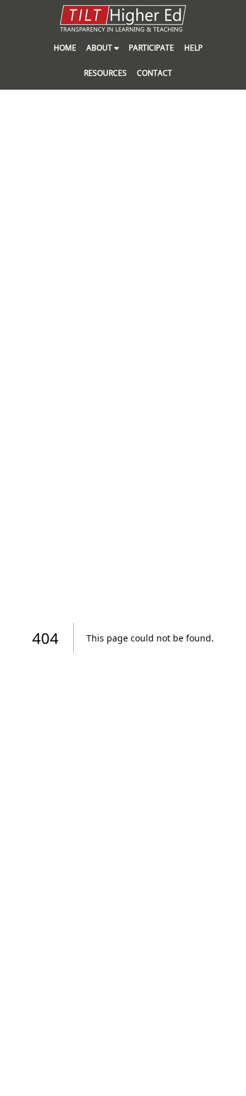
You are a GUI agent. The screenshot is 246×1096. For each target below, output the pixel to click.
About (100, 47)
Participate (151, 47)
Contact (154, 73)
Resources (105, 73)
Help (193, 47)
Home (65, 47)
